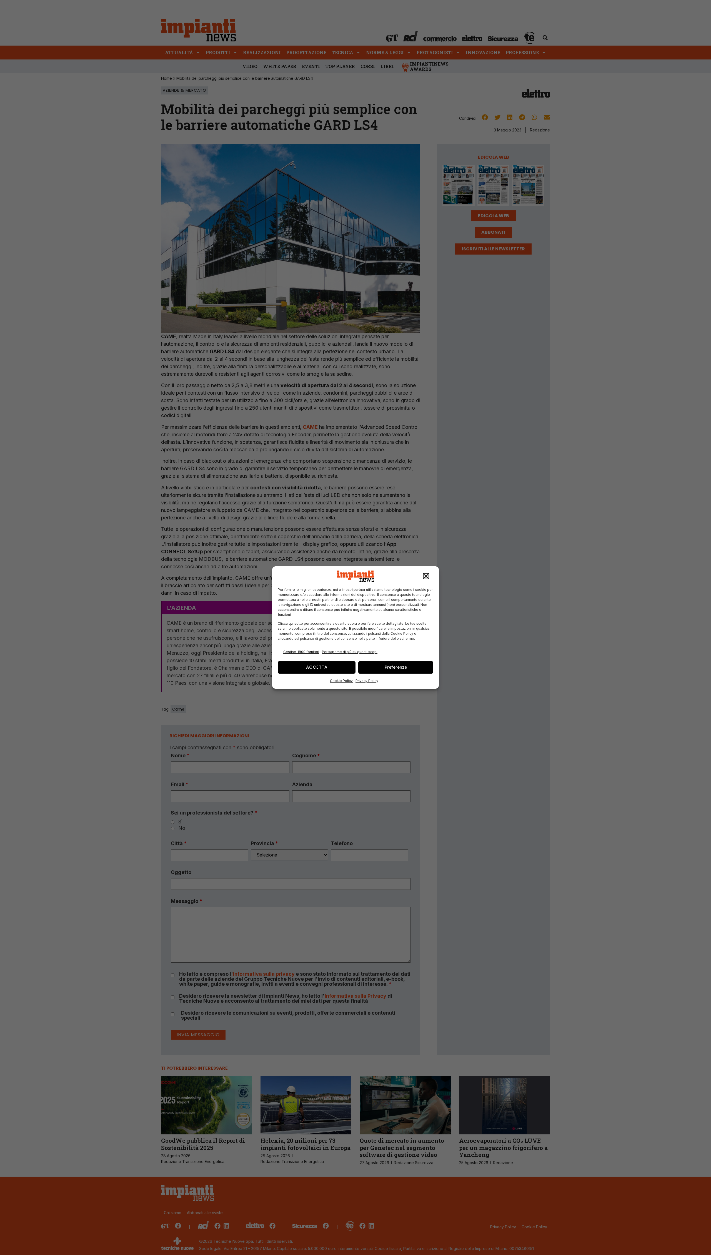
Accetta (316, 667)
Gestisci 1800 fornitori (301, 652)
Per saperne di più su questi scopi (349, 652)
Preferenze (396, 667)
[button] (426, 576)
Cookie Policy (341, 681)
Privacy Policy (367, 681)
